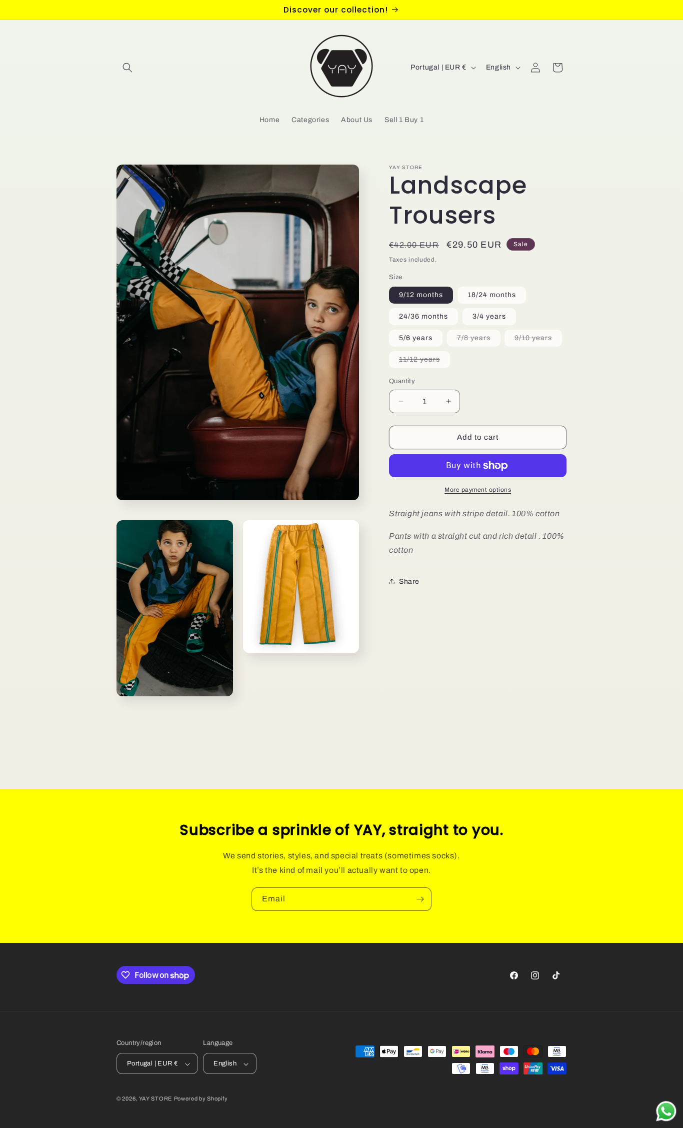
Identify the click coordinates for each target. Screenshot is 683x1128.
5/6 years (415, 338)
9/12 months (421, 295)
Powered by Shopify (201, 1099)
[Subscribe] (420, 899)
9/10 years (538, 340)
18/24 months (492, 295)
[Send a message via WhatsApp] (666, 1111)
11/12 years (424, 361)
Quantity (402, 381)
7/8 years (478, 340)
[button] (127, 68)
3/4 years (489, 316)
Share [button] (409, 581)
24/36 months (423, 316)
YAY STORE (155, 1099)
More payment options (477, 489)
